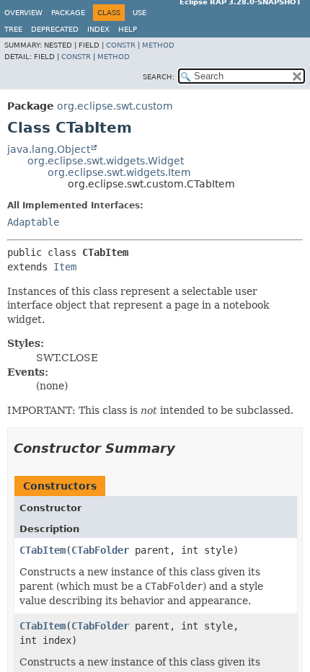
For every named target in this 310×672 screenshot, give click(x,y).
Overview (23, 13)
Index (98, 29)
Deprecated (55, 29)
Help (127, 29)
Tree (13, 29)
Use (139, 13)
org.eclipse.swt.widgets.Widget (105, 161)
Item (64, 267)
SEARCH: (158, 77)
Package (68, 13)
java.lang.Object (48, 149)
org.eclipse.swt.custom (115, 106)
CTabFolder (100, 550)
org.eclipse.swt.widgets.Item (119, 172)
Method (158, 45)
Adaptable (33, 222)
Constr (121, 45)
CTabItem (42, 550)
